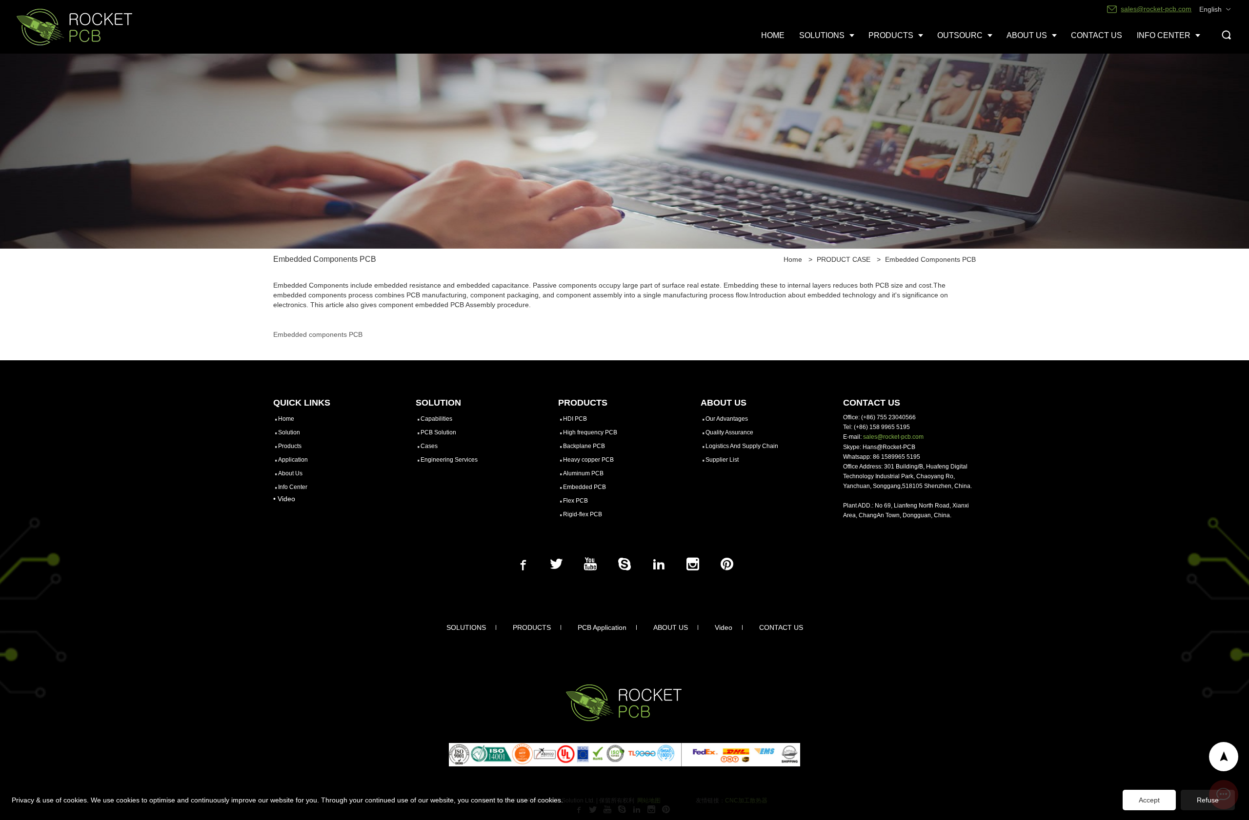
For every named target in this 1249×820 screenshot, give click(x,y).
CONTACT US (781, 627)
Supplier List (722, 459)
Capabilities (436, 418)
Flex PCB (575, 500)
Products (290, 446)
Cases (429, 446)
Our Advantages (726, 418)
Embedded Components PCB (930, 259)
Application (293, 459)
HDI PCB (575, 418)
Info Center (292, 487)
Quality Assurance (729, 432)
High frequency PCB (590, 432)
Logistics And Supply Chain (741, 446)
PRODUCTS (532, 627)
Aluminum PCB (583, 473)
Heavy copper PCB (588, 459)
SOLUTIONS (466, 627)
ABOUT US (670, 627)
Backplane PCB (584, 446)
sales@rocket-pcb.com (893, 436)
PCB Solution (438, 432)
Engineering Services (449, 459)
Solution (289, 432)
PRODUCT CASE (843, 259)
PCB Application (602, 627)
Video (723, 627)
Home (793, 259)
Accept (1149, 800)
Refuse (1208, 800)
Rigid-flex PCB (582, 514)
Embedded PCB (584, 487)
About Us (290, 473)
